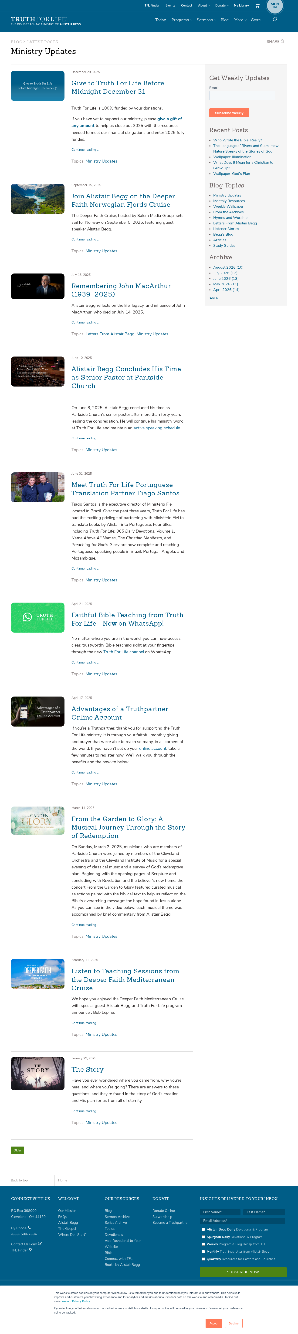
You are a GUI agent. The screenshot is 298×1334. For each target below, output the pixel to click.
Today (160, 19)
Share (273, 41)
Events (170, 5)
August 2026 (228, 267)
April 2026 (226, 289)
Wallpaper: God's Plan (231, 173)
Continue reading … (85, 149)
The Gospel (67, 1228)
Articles (219, 240)
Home (62, 1180)
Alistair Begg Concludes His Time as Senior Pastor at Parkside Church (126, 378)
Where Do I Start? (72, 1234)
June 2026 (226, 278)
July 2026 (225, 273)
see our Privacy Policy (76, 1301)
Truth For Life (46, 21)
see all (214, 298)
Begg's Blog (223, 234)
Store (256, 19)
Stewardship (162, 1216)
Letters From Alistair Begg (110, 334)
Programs (180, 19)
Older (17, 1150)
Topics (110, 1228)
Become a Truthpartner (170, 1222)
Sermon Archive (117, 1216)
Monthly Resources (229, 200)
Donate (220, 5)
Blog (225, 19)
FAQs (62, 1216)
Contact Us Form (24, 1244)
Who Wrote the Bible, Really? (237, 140)
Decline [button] (234, 1323)
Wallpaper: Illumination (232, 157)
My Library (241, 5)
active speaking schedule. (157, 428)
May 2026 (225, 284)
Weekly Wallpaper (228, 206)
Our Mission (67, 1210)
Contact (186, 5)
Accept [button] (214, 1323)
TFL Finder (152, 5)
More (238, 19)
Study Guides (224, 245)
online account (152, 748)
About (202, 5)
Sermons (205, 19)
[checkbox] (242, 1244)
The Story (87, 1070)
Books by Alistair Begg (122, 1264)
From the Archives (228, 212)
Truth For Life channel (124, 652)
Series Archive (116, 1222)
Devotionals (114, 1234)
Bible (108, 1253)
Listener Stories (226, 228)
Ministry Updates (101, 161)
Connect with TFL (118, 1258)
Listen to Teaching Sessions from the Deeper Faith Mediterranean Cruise (125, 980)
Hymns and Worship (230, 217)
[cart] (257, 5)
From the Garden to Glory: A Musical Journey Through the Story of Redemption (128, 828)
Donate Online (163, 1210)
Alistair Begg (68, 1222)
